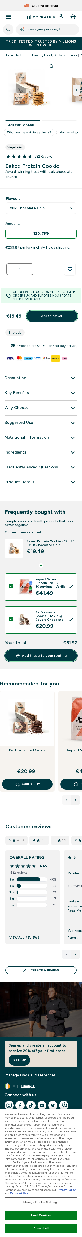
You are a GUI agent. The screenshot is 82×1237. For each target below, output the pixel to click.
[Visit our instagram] (9, 1105)
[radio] (41, 234)
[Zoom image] (51, 66)
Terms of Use (19, 1193)
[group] (41, 345)
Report (73, 937)
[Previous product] (66, 800)
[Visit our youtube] (41, 1105)
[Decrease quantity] (12, 269)
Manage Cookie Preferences (30, 1075)
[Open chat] (63, 1105)
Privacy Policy (66, 1189)
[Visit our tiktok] (31, 1105)
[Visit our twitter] (52, 1105)
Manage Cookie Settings (41, 1202)
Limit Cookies (41, 1215)
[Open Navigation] (8, 16)
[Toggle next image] (76, 90)
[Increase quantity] (28, 269)
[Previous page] (66, 954)
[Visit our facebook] (20, 1105)
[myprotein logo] (41, 17)
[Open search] (8, 29)
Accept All (40, 1228)
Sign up (19, 1060)
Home (9, 55)
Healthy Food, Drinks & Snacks (54, 55)
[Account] (61, 17)
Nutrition (22, 55)
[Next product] (75, 800)
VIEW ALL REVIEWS (24, 937)
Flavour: (13, 199)
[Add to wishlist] (70, 269)
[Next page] (75, 954)
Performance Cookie (27, 750)
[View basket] (73, 17)
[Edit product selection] (71, 587)
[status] (20, 269)
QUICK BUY (31, 784)
